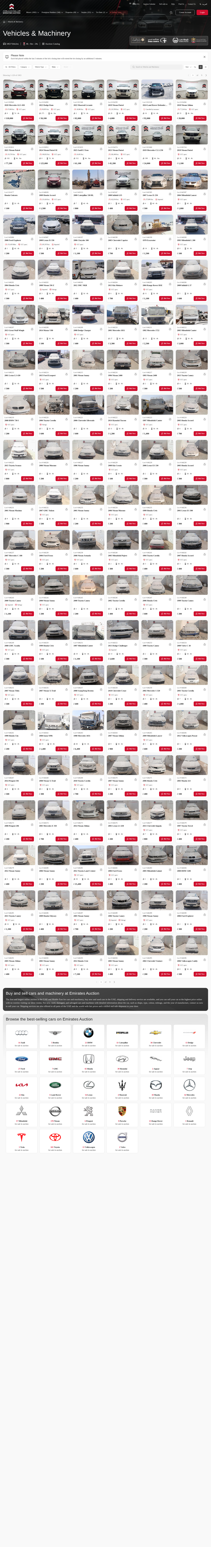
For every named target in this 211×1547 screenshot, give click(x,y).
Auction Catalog (52, 44)
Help (173, 4)
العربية (204, 4)
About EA (135, 4)
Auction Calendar (149, 4)
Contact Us (191, 4)
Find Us (181, 4)
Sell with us (163, 4)
